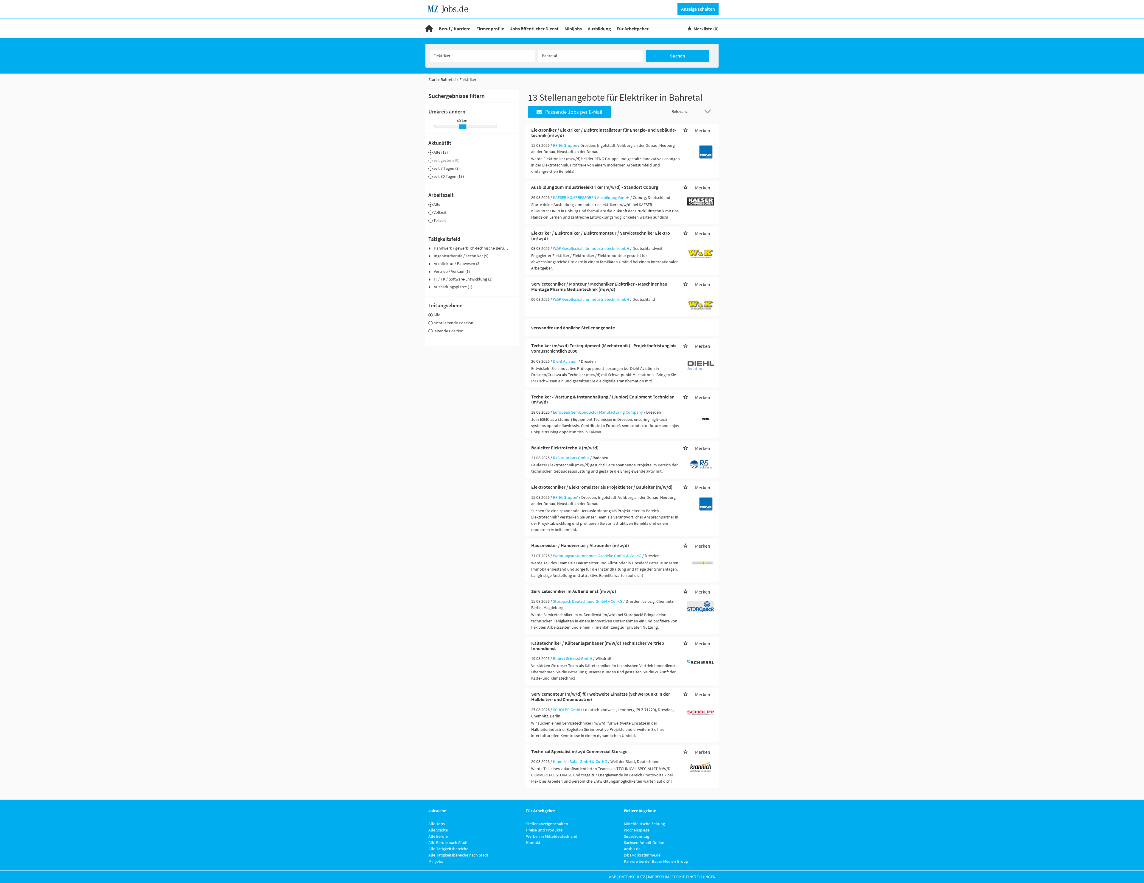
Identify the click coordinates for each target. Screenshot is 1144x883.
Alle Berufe (438, 836)
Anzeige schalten (698, 9)
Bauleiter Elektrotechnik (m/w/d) (565, 448)
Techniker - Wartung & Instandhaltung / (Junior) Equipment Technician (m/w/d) (602, 399)
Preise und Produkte (544, 830)
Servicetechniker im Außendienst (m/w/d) (573, 591)
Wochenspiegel (637, 830)
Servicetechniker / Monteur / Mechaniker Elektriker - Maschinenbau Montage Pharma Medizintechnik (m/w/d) (599, 286)
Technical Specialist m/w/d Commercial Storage (579, 751)
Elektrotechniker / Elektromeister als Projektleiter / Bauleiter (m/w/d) (601, 487)
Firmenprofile (490, 29)
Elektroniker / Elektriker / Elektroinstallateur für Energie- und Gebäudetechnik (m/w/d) (603, 132)
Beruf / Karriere (454, 29)
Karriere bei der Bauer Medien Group (656, 861)
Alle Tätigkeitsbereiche (448, 848)
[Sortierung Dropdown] (709, 111)
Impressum (658, 876)
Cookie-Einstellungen (694, 876)
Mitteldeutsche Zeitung (644, 823)
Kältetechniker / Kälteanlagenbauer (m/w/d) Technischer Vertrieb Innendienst (597, 645)
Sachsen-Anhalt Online (644, 842)
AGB (612, 876)
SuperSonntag (636, 836)
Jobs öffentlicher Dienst (534, 29)
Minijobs (573, 29)
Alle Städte (438, 830)
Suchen (677, 56)
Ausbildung (599, 29)
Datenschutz (632, 876)
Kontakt (533, 842)
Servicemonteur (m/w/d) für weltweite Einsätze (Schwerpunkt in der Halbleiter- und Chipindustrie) (600, 696)
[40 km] (463, 126)
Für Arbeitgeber (633, 29)
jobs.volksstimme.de (642, 855)
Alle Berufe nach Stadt (448, 842)
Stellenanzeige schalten (547, 823)
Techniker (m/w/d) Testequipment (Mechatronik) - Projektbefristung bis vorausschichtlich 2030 (603, 348)
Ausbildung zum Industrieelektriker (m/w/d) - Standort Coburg (594, 187)
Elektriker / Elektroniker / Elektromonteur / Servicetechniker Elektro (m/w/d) (600, 235)
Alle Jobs (436, 823)
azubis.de (632, 848)
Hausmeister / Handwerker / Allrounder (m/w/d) (580, 545)
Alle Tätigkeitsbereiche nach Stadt (458, 855)
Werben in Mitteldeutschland (551, 836)
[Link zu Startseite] (450, 8)
